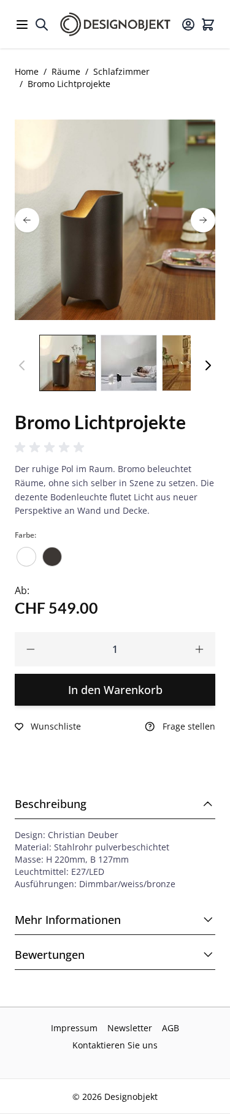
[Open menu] (22, 24)
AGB (170, 1028)
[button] (51, 447)
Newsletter (129, 1028)
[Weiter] (208, 365)
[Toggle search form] (41, 24)
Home (27, 71)
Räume (66, 71)
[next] (203, 220)
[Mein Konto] (188, 24)
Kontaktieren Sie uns (115, 1045)
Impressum (74, 1028)
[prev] (27, 220)
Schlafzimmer (121, 71)
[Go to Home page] (115, 24)
